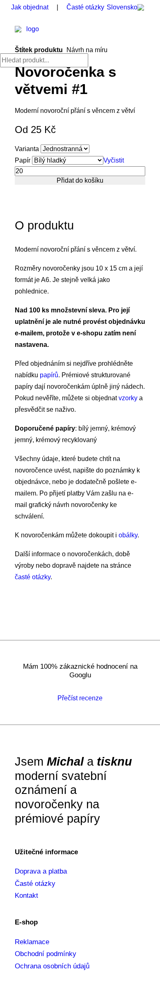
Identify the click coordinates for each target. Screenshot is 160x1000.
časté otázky (32, 576)
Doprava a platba (41, 871)
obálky (128, 535)
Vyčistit (113, 160)
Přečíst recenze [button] (80, 698)
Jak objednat (29, 7)
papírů (49, 375)
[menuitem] (127, 7)
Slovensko (122, 7)
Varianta (27, 148)
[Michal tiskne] (29, 34)
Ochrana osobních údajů (52, 966)
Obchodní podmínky (45, 954)
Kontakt (26, 895)
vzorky (128, 397)
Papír (22, 160)
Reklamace (32, 942)
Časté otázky (85, 7)
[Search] (44, 60)
